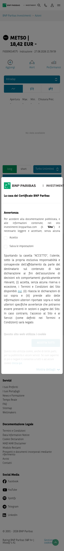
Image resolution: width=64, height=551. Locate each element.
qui (20, 291)
